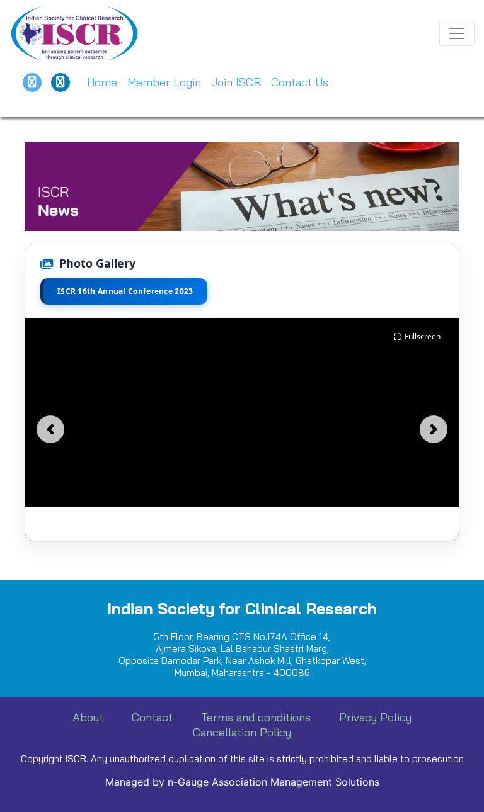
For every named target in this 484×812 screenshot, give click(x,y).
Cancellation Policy (242, 732)
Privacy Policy (375, 717)
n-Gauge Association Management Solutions (273, 781)
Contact (152, 717)
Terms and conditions (256, 717)
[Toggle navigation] (457, 33)
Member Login (164, 82)
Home (102, 82)
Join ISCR (236, 82)
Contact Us (299, 82)
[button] (50, 429)
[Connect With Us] (60, 82)
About (87, 717)
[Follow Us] (32, 82)
